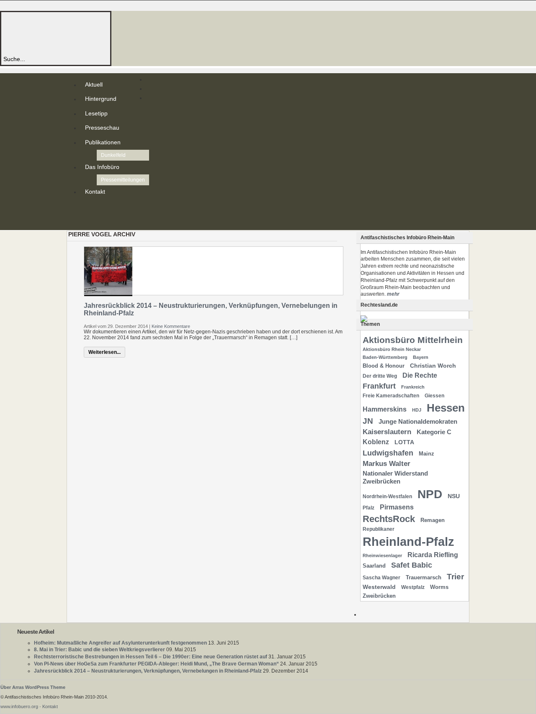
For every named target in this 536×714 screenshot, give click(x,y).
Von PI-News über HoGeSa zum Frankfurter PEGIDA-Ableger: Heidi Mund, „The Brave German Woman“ (156, 664)
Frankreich (413, 386)
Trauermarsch (423, 577)
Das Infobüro (102, 167)
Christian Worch (433, 365)
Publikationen (103, 142)
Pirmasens (397, 507)
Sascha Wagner (381, 578)
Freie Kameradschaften (391, 396)
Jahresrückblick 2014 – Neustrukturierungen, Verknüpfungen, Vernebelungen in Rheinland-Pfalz (148, 671)
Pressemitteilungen (123, 180)
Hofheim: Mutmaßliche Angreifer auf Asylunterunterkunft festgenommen (120, 643)
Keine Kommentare (171, 326)
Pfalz (368, 507)
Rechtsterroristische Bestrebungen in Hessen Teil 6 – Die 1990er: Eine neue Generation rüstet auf (150, 657)
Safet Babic (411, 565)
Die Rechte (419, 375)
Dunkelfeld (113, 155)
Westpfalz (413, 587)
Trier (455, 576)
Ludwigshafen (388, 452)
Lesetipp (96, 113)
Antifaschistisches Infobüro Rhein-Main (116, 33)
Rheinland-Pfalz (408, 541)
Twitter (86, 215)
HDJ (416, 409)
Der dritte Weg (380, 376)
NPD (429, 494)
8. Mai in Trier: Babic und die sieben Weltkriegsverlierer (99, 650)
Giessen (434, 395)
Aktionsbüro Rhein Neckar (392, 349)
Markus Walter (386, 464)
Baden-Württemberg (385, 357)
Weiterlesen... (104, 352)
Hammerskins (385, 409)
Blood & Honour (384, 366)
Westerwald (379, 586)
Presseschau (102, 127)
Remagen (432, 520)
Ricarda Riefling (432, 554)
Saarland (374, 566)
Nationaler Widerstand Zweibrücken (395, 477)
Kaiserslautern (387, 432)
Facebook (86, 221)
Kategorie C (434, 432)
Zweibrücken (379, 596)
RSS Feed (86, 208)
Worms (439, 587)
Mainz (426, 453)
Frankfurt (379, 385)
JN (368, 421)
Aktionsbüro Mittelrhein (413, 340)
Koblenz (376, 441)
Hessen (446, 408)
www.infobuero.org (19, 706)
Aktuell (94, 84)
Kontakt (95, 191)
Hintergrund (100, 98)
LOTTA (404, 442)
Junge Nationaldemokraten (418, 421)
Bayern (420, 357)
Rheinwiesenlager (382, 555)
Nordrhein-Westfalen (387, 496)
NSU (454, 496)
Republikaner (378, 529)
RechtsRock (389, 519)
